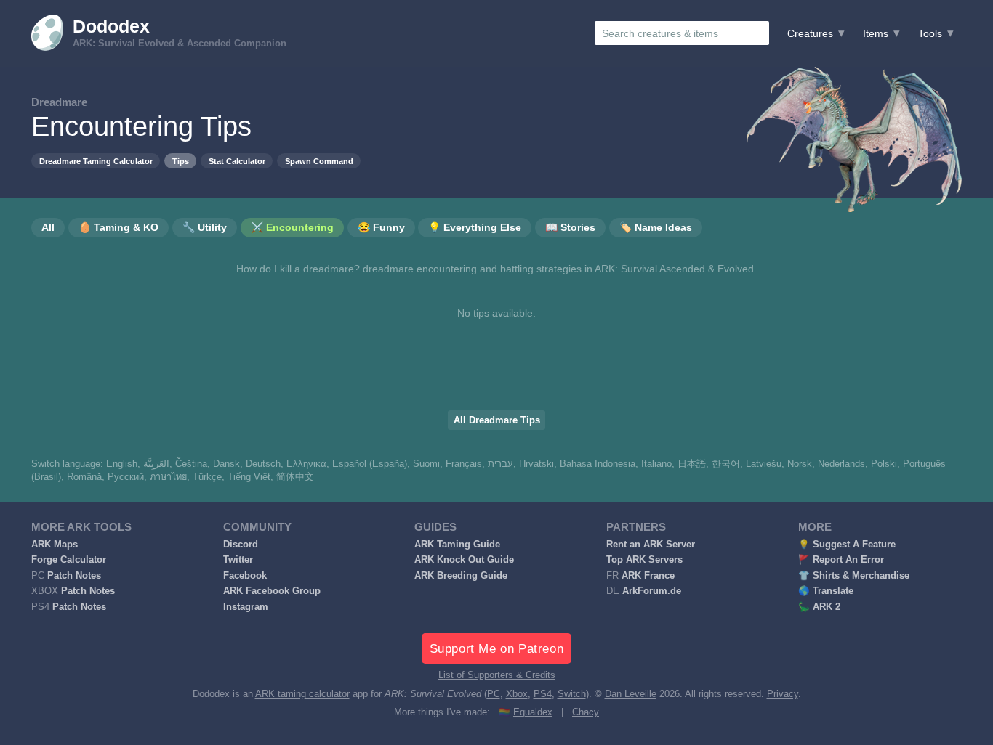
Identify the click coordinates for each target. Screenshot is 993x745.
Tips (180, 161)
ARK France (648, 576)
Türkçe (207, 477)
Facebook (245, 576)
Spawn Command (319, 161)
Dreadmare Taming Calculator (96, 161)
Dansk (226, 464)
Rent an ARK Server (650, 545)
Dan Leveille (630, 694)
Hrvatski (536, 464)
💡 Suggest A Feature (847, 545)
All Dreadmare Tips (497, 420)
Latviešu (763, 464)
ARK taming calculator (302, 694)
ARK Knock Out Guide (464, 560)
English (121, 464)
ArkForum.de (651, 591)
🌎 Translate (825, 591)
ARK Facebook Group (272, 591)
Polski (884, 464)
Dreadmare (59, 102)
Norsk (799, 464)
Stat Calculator (237, 161)
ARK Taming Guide (457, 545)
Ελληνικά (306, 464)
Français (464, 464)
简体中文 (295, 477)
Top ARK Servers (644, 560)
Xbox (517, 694)
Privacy (782, 694)
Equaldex (532, 712)
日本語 (692, 464)
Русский (126, 477)
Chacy (585, 712)
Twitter (238, 560)
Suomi (426, 464)
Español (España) (369, 464)
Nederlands (841, 464)
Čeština (191, 464)
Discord (240, 545)
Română (84, 477)
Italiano (656, 464)
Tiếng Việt (249, 477)
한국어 (726, 464)
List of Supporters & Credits (496, 675)
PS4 (543, 694)
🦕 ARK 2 (819, 607)
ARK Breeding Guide (460, 576)
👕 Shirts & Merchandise (853, 576)
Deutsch (263, 464)
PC (493, 694)
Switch (572, 694)
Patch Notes (74, 576)
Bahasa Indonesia (597, 464)
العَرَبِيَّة (156, 464)
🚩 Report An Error (841, 560)
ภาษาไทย (168, 477)
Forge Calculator (68, 560)
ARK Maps (54, 545)
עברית (500, 464)
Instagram (245, 607)
